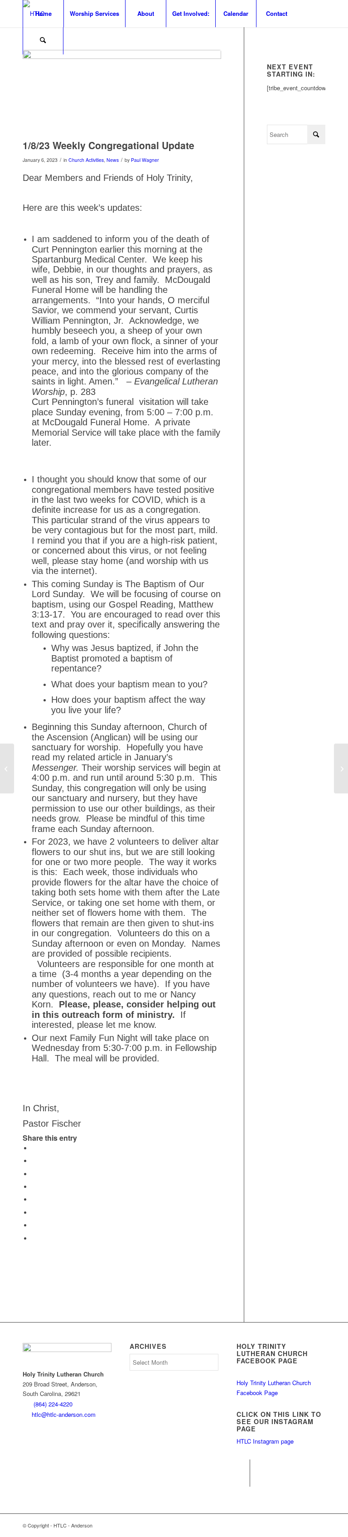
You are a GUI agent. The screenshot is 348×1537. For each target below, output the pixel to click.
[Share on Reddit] (34, 1225)
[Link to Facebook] (243, 1466)
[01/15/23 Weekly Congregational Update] (341, 768)
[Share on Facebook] (34, 1148)
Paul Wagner (145, 159)
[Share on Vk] (34, 1212)
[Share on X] (34, 1161)
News (112, 159)
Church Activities (86, 159)
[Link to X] (243, 1480)
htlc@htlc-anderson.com (64, 1414)
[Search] (43, 40)
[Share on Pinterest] (34, 1174)
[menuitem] (43, 13)
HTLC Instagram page (265, 1441)
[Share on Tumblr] (34, 1199)
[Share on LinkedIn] (34, 1186)
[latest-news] (122, 92)
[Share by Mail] (34, 1238)
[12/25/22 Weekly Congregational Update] (7, 768)
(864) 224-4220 (53, 1404)
